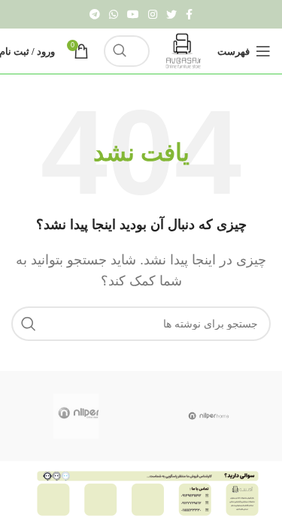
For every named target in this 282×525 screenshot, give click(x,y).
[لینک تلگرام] (95, 14)
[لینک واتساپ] (114, 14)
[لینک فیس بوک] (189, 14)
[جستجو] (119, 51)
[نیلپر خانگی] (208, 416)
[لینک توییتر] (171, 14)
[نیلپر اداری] (75, 416)
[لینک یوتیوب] (133, 14)
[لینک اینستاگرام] (153, 14)
